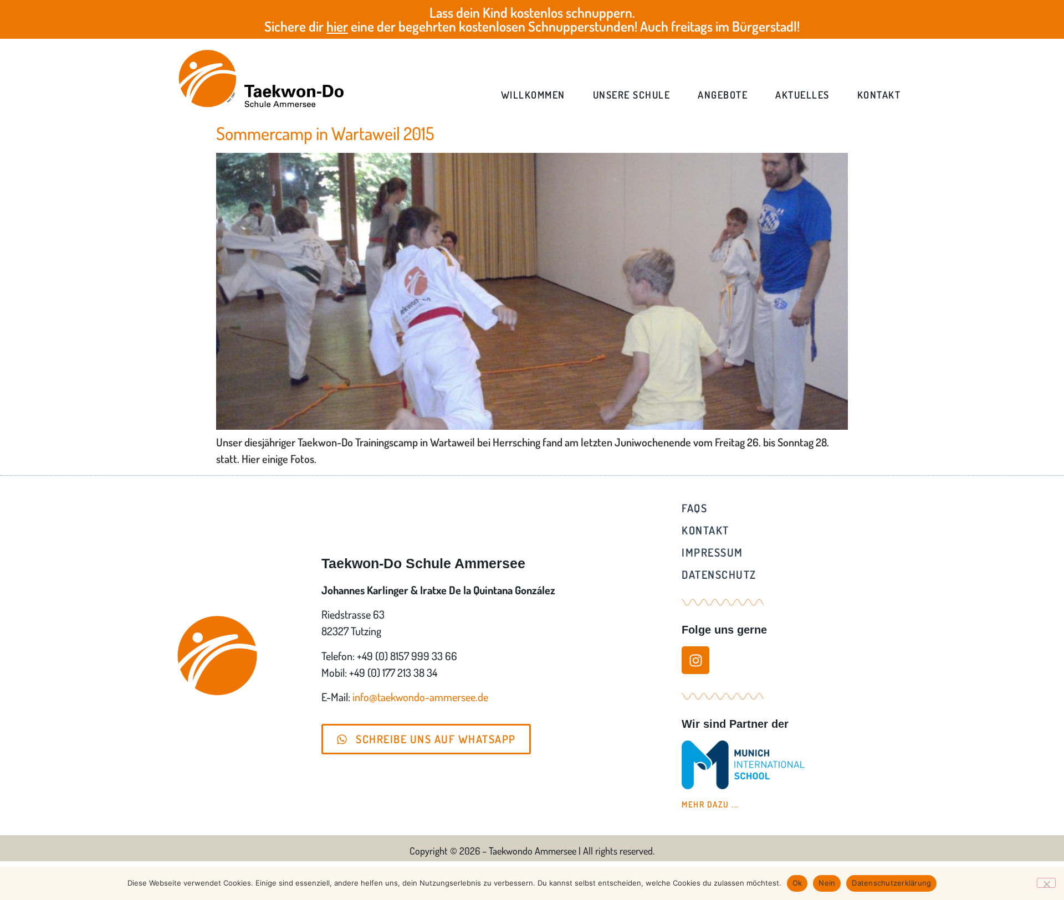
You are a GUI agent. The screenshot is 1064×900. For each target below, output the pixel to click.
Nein (827, 882)
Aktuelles (802, 95)
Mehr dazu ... (710, 804)
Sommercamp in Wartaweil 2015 (325, 133)
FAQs (694, 508)
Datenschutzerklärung (891, 882)
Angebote (723, 95)
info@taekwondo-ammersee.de (420, 697)
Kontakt (879, 95)
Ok (797, 882)
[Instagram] (695, 660)
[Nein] (1046, 883)
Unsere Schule (632, 95)
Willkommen (533, 95)
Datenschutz (719, 574)
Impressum (712, 552)
